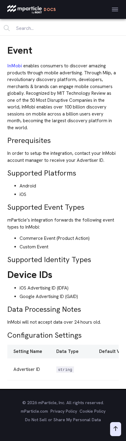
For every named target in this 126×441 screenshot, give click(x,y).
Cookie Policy (93, 411)
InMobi (14, 66)
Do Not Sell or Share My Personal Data (63, 419)
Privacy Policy (63, 411)
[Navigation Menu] (115, 9)
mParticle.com (34, 411)
